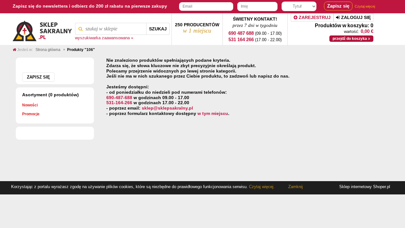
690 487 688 (241, 33)
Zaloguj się (355, 17)
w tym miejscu (212, 113)
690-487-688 (119, 97)
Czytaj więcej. (261, 186)
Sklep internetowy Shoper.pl (364, 186)
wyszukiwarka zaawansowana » (104, 38)
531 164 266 (241, 39)
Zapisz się (38, 77)
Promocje (31, 114)
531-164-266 (119, 102)
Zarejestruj (314, 17)
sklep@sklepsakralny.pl (167, 108)
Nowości (30, 105)
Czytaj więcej (365, 6)
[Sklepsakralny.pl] (42, 29)
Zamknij (295, 186)
